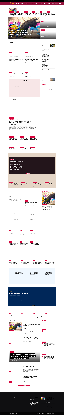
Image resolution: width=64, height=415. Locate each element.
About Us (15, 0)
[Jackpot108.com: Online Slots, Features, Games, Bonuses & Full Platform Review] (13, 134)
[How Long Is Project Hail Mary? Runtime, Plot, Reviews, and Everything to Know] (35, 134)
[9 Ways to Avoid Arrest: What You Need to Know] (51, 10)
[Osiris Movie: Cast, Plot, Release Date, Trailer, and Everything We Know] (24, 134)
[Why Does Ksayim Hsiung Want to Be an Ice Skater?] (24, 145)
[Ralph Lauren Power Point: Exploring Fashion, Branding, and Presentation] (11, 211)
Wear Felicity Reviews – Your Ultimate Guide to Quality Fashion (45, 79)
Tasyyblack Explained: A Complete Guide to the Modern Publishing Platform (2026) (16, 74)
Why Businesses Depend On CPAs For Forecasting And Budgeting (31, 60)
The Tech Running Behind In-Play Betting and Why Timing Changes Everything (34, 273)
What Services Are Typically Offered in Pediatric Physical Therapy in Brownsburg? (13, 244)
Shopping (49, 3)
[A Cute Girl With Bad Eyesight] (52, 45)
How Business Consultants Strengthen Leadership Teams (16, 60)
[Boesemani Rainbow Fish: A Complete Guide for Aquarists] (50, 310)
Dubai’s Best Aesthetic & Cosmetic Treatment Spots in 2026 (34, 244)
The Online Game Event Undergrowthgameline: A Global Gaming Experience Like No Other (19, 280)
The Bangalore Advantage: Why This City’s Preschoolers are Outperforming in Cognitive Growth (34, 92)
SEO (53, 3)
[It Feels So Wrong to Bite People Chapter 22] (52, 74)
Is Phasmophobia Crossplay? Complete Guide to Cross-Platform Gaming (49, 280)
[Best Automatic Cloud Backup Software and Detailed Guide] (14, 179)
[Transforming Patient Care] (36, 10)
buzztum (12, 413)
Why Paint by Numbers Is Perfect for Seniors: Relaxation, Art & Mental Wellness (24, 244)
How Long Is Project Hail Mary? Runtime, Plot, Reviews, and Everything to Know (34, 139)
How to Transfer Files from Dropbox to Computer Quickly (38, 184)
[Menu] (9, 0)
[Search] (54, 1)
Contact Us (30, 0)
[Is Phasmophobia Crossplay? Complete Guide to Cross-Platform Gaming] (43, 280)
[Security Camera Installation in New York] (14, 310)
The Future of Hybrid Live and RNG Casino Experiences (48, 273)
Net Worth (43, 329)
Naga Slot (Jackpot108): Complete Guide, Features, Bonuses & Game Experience (14, 263)
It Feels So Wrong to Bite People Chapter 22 (45, 74)
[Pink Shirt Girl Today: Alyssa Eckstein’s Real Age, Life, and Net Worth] (27, 404)
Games (60, 3)
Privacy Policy (19, 0)
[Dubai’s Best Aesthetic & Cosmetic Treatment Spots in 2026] (35, 239)
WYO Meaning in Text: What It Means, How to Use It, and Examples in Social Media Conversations (18, 85)
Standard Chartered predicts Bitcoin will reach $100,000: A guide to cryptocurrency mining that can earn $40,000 (12, 14)
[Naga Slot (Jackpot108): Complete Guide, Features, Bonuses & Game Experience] (14, 256)
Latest (10, 343)
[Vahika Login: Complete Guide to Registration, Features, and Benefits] (32, 68)
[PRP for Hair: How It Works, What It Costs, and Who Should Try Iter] (24, 228)
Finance (56, 3)
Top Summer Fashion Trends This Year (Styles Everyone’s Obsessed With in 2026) (16, 195)
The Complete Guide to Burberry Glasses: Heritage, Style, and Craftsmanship (18, 217)
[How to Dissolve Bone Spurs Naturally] (27, 398)
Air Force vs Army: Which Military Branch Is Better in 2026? (25, 316)
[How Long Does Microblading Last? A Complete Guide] (32, 197)
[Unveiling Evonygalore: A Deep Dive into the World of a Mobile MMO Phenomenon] (38, 256)
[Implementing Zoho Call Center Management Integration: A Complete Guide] (50, 179)
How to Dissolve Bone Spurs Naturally (34, 398)
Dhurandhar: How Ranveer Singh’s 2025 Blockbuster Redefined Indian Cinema (34, 149)
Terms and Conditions (25, 0)
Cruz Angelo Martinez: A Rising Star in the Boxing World (45, 60)
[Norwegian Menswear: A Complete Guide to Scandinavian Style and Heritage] (27, 211)
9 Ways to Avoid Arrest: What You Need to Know (51, 14)
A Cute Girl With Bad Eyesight (45, 45)
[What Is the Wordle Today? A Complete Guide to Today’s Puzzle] (50, 256)
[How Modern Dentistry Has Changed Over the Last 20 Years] (44, 296)
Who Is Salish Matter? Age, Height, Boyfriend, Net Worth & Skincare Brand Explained (13, 149)
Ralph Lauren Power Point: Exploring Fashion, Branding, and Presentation (18, 210)
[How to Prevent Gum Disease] (52, 50)
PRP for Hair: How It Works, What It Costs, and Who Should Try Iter (24, 232)
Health (35, 3)
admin (10, 76)
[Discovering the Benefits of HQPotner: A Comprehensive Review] (26, 179)
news (22, 3)
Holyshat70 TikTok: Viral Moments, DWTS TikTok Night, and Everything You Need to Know (38, 316)
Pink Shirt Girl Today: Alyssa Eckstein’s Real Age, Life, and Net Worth (34, 403)
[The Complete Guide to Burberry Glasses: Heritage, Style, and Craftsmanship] (11, 217)
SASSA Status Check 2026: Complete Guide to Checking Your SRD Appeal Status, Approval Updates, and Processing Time (49, 344)
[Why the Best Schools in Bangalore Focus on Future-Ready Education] (27, 84)
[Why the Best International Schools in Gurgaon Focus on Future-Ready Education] (12, 91)
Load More (24, 385)
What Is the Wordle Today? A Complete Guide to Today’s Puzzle (50, 263)
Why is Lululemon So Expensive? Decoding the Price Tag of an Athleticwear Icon (35, 217)
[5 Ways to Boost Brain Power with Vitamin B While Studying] (43, 10)
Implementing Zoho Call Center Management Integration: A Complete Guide (50, 184)
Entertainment (11, 119)
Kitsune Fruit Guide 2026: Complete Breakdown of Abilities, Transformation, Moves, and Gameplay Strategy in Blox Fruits (49, 331)
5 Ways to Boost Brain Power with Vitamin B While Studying (43, 14)
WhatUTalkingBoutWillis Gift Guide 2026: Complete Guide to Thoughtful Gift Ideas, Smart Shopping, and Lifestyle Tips (22, 122)
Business (44, 3)
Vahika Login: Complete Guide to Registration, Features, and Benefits (31, 74)
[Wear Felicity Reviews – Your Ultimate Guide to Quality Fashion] (52, 79)
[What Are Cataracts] (35, 228)
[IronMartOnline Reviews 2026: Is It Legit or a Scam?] (32, 48)
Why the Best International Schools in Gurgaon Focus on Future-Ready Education (19, 91)
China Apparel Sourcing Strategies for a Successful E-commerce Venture (45, 65)
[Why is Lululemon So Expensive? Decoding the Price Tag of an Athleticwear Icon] (27, 217)
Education (40, 3)
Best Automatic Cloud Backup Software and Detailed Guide (14, 184)
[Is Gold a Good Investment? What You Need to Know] (16, 48)
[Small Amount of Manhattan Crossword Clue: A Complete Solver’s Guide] (27, 280)
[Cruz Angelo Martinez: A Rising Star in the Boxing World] (52, 61)
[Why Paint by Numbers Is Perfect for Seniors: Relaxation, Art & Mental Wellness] (24, 239)
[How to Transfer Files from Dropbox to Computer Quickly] (38, 179)
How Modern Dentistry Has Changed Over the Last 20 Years (18, 294)
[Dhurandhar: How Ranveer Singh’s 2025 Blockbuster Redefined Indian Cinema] (35, 145)
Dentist (33, 305)
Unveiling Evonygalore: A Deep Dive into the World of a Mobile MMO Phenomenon (38, 263)
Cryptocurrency (11, 28)
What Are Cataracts (33, 231)
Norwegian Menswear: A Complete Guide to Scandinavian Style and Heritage (34, 211)
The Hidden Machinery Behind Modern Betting (19, 273)
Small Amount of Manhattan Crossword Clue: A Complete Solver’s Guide (34, 280)
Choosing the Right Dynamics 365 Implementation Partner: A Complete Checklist (20, 14)
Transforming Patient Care (36, 14)
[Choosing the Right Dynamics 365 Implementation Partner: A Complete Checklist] (20, 10)
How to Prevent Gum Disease (45, 50)
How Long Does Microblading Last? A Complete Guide (31, 203)
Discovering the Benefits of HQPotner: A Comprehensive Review (25, 184)
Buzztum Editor (10, 37)
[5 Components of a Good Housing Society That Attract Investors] (52, 56)
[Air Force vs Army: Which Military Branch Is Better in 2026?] (26, 310)
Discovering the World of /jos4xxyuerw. (45, 70)
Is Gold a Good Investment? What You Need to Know (15, 54)
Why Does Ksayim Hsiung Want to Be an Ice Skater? (24, 149)
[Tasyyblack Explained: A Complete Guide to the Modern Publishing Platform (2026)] (16, 68)
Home (12, 0)
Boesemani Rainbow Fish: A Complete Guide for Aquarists (49, 316)
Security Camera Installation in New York (14, 316)
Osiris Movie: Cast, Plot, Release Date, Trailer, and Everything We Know (24, 139)
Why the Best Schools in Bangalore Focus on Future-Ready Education (34, 84)
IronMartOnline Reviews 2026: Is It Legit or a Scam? (32, 54)
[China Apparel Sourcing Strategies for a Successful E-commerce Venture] (52, 66)
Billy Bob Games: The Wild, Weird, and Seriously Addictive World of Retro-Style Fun (25, 263)
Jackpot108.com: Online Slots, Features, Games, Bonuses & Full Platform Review (13, 139)
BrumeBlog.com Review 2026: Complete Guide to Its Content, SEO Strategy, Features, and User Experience (49, 357)
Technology (27, 3)
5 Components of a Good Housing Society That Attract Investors (45, 55)
